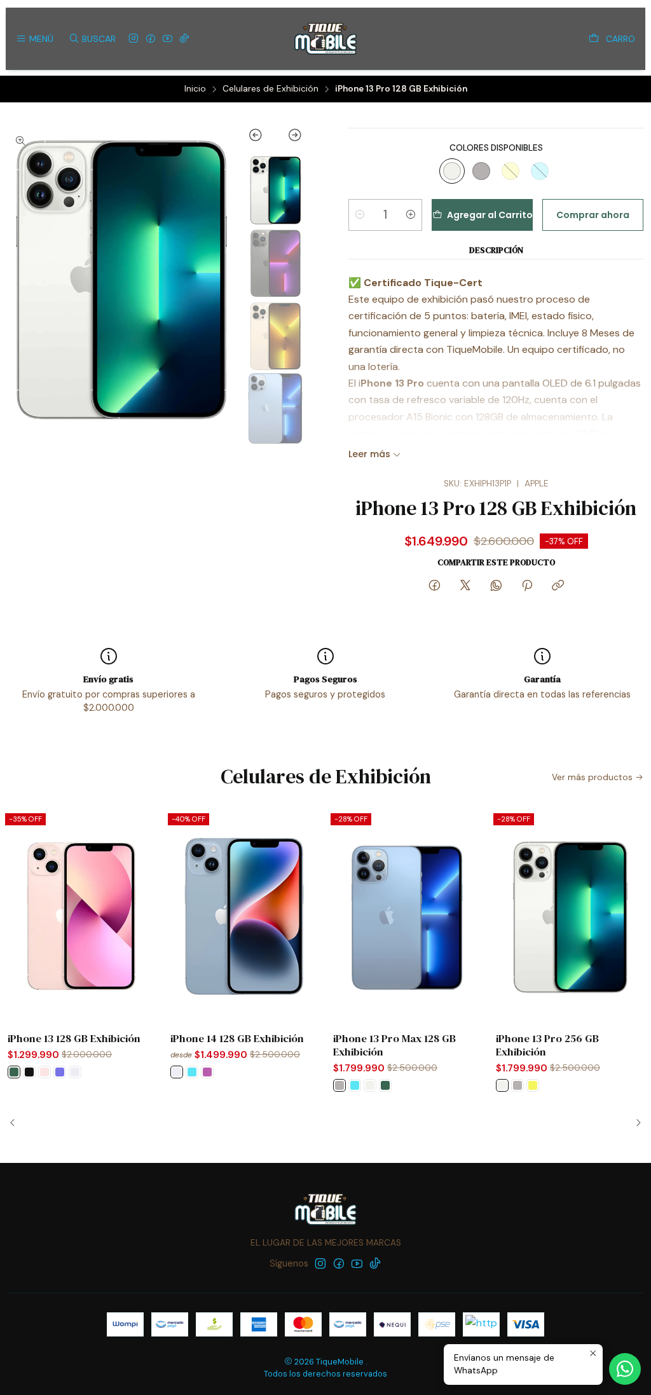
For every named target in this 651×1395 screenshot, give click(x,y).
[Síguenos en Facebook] (150, 39)
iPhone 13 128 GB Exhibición (74, 1038)
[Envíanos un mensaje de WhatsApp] (625, 1369)
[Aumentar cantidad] (410, 215)
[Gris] (481, 171)
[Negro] (29, 1072)
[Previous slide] (261, 137)
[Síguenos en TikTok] (184, 39)
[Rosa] (44, 1072)
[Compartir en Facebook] (434, 586)
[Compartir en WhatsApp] (496, 586)
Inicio (195, 89)
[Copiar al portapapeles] (557, 586)
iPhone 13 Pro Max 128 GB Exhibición (394, 1045)
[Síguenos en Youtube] (167, 39)
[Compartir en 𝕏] (465, 586)
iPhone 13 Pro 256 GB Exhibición (547, 1045)
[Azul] (539, 171)
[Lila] (207, 1072)
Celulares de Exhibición (271, 89)
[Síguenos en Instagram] (133, 39)
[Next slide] (289, 137)
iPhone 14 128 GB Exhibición (237, 1038)
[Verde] (14, 1072)
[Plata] (452, 171)
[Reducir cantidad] (360, 215)
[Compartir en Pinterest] (527, 586)
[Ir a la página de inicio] (325, 39)
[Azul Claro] (59, 1072)
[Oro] (510, 171)
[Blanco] (75, 1072)
